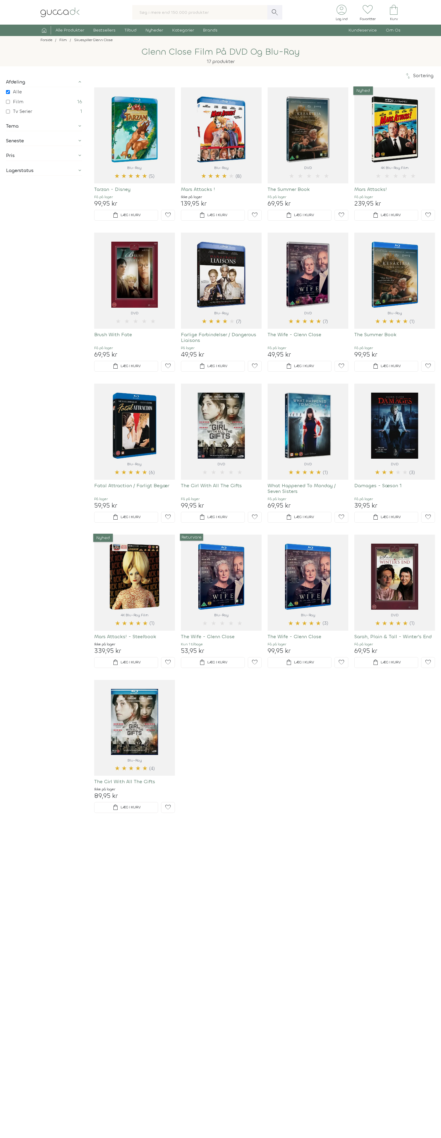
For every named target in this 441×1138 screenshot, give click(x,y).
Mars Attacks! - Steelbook (125, 636)
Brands (210, 30)
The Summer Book (289, 189)
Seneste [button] (15, 140)
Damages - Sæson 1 (378, 485)
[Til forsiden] (60, 12)
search (274, 12)
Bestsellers (104, 30)
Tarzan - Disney (112, 189)
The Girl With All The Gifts (211, 485)
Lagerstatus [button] (20, 170)
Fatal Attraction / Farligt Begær (131, 485)
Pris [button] (10, 155)
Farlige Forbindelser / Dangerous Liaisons (218, 337)
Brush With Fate (113, 334)
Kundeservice (363, 30)
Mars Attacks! (370, 189)
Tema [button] (12, 126)
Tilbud (130, 30)
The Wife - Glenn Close (294, 334)
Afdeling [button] (15, 82)
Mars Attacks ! (198, 189)
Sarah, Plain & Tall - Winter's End (393, 636)
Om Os (393, 30)
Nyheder (154, 30)
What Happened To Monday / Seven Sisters (302, 488)
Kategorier (183, 30)
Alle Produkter (70, 30)
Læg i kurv (126, 215)
